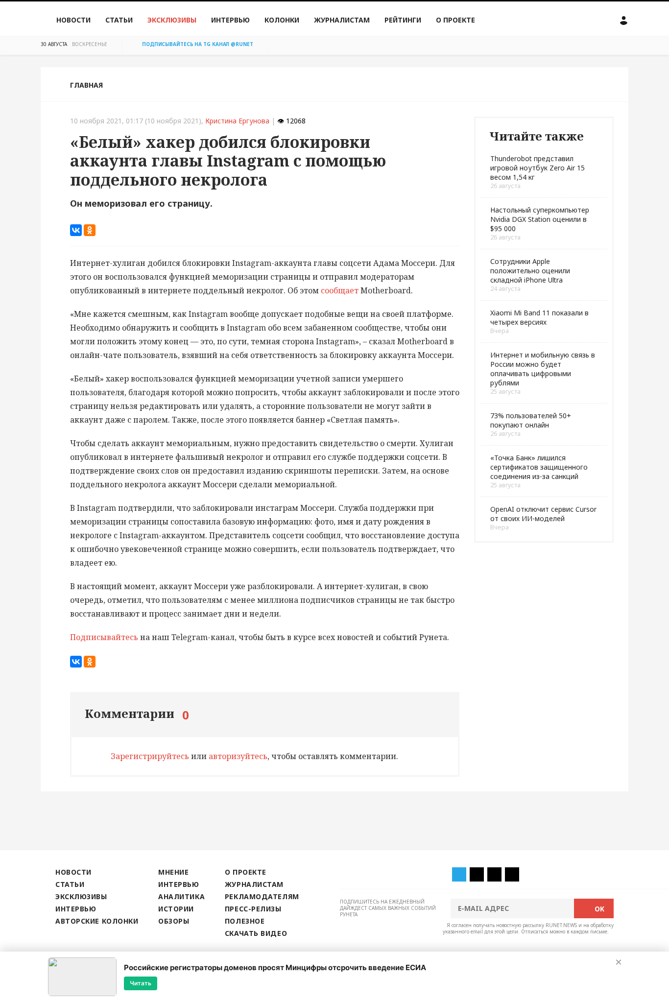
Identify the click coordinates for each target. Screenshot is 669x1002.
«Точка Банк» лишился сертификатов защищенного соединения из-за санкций (539, 467)
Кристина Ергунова (237, 120)
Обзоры (173, 921)
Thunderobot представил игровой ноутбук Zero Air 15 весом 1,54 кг (537, 168)
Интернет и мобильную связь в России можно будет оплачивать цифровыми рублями (542, 368)
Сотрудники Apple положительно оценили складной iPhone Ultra (530, 271)
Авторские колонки (96, 921)
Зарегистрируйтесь (150, 756)
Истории (176, 908)
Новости (73, 19)
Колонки (281, 19)
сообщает (339, 290)
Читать (140, 983)
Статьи (119, 19)
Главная (86, 85)
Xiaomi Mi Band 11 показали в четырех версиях (539, 317)
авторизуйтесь (238, 756)
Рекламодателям (262, 896)
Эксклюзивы (171, 19)
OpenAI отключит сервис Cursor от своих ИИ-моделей (543, 513)
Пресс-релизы (253, 908)
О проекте (455, 19)
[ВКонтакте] (76, 230)
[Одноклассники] (90, 230)
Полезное (244, 921)
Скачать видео (256, 933)
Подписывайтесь (104, 637)
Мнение (173, 872)
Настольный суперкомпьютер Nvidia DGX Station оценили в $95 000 (539, 219)
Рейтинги (402, 19)
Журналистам (342, 19)
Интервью (230, 19)
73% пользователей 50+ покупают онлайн (530, 420)
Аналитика (181, 896)
